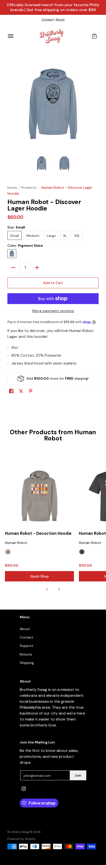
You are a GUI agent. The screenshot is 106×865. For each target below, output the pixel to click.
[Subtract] (13, 267)
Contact (47, 19)
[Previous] (47, 589)
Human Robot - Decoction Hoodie (38, 533)
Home (12, 187)
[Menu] (10, 36)
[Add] (37, 267)
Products (28, 187)
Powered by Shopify (21, 839)
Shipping (27, 662)
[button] (94, 36)
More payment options (53, 310)
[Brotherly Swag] (51, 36)
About (60, 19)
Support (26, 645)
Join (78, 775)
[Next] (58, 589)
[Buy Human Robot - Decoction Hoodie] (39, 496)
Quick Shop (39, 576)
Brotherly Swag (18, 832)
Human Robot (16, 542)
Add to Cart (53, 283)
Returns (26, 654)
